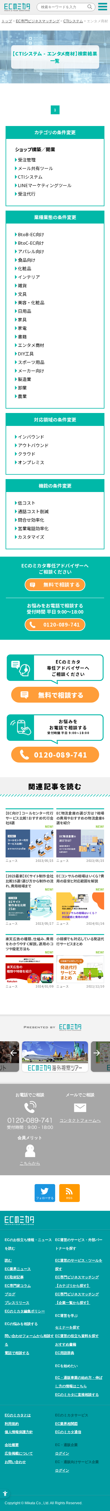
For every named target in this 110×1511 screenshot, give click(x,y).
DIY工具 (26, 353)
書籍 (22, 336)
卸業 (22, 388)
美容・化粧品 (31, 302)
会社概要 (12, 1445)
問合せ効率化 (31, 520)
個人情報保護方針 (19, 1432)
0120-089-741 (61, 624)
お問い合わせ (15, 1462)
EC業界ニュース (18, 1269)
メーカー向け (31, 370)
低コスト (26, 503)
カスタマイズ (31, 537)
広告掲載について (19, 1453)
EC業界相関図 (66, 1424)
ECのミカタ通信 (68, 1432)
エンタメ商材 (31, 345)
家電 (22, 328)
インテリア (29, 277)
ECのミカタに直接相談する (77, 1395)
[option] (55, 1056)
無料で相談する (61, 584)
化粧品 (24, 268)
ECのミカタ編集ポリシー (25, 1311)
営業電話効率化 (33, 528)
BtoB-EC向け (31, 234)
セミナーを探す (67, 1327)
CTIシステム (73, 21)
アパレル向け (31, 251)
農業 (22, 396)
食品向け (26, 260)
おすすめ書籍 (65, 1344)
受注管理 (26, 160)
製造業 (24, 379)
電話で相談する (17, 1353)
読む (8, 1260)
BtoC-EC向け (31, 243)
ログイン (62, 1453)
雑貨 (22, 285)
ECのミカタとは (18, 1415)
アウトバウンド (33, 445)
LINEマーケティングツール (45, 185)
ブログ (10, 1294)
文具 (22, 294)
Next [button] (97, 1053)
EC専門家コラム (18, 1286)
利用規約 (12, 1424)
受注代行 (26, 194)
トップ (6, 21)
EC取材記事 (14, 1277)
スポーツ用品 (31, 362)
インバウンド (31, 437)
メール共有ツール (35, 168)
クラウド (26, 454)
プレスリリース (17, 1303)
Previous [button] (13, 1053)
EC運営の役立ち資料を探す (77, 1336)
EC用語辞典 (64, 1353)
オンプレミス (31, 462)
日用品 (24, 311)
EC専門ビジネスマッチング (38, 21)
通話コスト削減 (33, 511)
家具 (22, 319)
